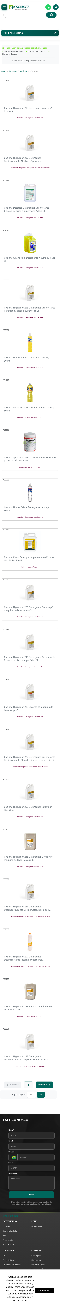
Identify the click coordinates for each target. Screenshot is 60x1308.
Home (2, 71)
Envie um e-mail (38, 1264)
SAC (4, 1255)
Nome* (11, 1130)
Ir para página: (19, 1094)
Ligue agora (36, 1260)
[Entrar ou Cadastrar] (56, 7)
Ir (41, 1094)
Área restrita (8, 1240)
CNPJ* (11, 1163)
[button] (48, 7)
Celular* (12, 1152)
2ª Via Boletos (8, 1244)
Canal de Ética (8, 1260)
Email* (11, 1141)
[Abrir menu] (4, 7)
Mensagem (13, 1174)
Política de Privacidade (12, 1264)
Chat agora (36, 1255)
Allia (4, 1235)
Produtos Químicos (18, 71)
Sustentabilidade (10, 1231)
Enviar (31, 1195)
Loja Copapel (36, 1226)
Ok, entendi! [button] (44, 1290)
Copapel (6, 1226)
